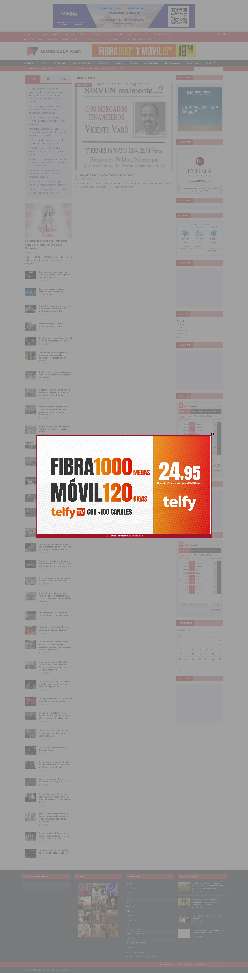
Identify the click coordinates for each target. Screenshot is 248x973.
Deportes (102, 63)
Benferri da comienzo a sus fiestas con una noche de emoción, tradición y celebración (55, 480)
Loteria (179, 333)
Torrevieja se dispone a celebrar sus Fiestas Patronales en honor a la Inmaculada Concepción (206, 901)
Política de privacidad (163, 965)
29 (213, 658)
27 (199, 658)
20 (199, 654)
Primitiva (180, 324)
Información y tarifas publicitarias (194, 965)
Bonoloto (180, 321)
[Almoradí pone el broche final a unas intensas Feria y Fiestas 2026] (30, 498)
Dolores (119, 34)
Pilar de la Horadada (33, 39)
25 (186, 658)
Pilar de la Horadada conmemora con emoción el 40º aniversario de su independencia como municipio (55, 563)
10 (180, 649)
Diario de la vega (98, 179)
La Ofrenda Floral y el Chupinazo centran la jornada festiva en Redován (46, 244)
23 (220, 654)
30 (220, 658)
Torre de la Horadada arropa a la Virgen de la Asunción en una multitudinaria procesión (54, 308)
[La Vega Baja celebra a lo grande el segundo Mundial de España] (30, 701)
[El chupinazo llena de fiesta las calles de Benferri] (30, 446)
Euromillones (182, 330)
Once (178, 337)
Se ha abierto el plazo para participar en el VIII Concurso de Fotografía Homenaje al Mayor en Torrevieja (48, 162)
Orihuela (28, 34)
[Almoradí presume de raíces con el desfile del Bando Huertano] (30, 581)
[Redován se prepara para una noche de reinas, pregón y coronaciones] (30, 292)
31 (180, 663)
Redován (95, 34)
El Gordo (180, 327)
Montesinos (134, 34)
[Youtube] (218, 34)
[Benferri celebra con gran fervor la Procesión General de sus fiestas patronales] (30, 375)
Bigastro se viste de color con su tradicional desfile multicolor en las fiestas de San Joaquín (54, 392)
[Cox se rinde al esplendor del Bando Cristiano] (30, 750)
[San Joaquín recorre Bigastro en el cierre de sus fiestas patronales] (30, 341)
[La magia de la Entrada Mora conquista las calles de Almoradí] (30, 532)
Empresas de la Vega (108, 39)
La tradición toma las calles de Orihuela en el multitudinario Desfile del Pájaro (53, 733)
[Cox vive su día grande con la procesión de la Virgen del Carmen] (30, 782)
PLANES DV (210, 63)
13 (199, 649)
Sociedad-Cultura (81, 63)
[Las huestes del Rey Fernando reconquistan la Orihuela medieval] (30, 615)
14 (206, 649)
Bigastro (70, 34)
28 (206, 658)
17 (180, 654)
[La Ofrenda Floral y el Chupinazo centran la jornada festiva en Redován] (48, 220)
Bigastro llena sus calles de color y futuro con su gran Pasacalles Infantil (54, 429)
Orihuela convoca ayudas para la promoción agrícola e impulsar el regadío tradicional (48, 120)
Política (29, 63)
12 (193, 649)
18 (186, 654)
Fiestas (118, 63)
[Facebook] (213, 34)
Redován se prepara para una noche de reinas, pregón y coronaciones (52, 291)
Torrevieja (42, 34)
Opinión (134, 63)
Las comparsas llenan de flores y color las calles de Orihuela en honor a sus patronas (54, 684)
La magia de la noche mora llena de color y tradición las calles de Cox (54, 853)
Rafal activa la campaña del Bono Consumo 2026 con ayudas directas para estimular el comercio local (48, 132)
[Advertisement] (199, 288)
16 (220, 649)
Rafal (107, 34)
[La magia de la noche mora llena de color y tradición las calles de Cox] (30, 853)
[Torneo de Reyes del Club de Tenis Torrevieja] (184, 919)
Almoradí (56, 34)
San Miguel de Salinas (71, 39)
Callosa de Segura (162, 34)
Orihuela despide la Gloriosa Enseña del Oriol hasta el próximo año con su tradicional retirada (54, 715)
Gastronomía (172, 63)
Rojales (83, 34)
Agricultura (151, 63)
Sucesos (43, 63)
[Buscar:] (208, 68)
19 (193, 654)
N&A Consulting (71, 970)
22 (213, 654)
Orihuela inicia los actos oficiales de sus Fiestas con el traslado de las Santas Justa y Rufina (54, 764)
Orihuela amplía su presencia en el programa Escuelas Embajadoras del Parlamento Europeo (46, 173)
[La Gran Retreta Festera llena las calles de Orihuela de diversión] (30, 630)
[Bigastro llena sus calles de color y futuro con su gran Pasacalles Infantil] (30, 429)
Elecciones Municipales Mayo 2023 (137, 39)
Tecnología (192, 63)
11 (186, 649)
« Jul (178, 670)
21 (206, 654)
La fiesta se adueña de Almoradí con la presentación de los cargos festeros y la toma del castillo (55, 547)
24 (180, 658)
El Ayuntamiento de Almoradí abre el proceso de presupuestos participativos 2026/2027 (47, 151)
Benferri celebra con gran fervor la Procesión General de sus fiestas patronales (55, 374)
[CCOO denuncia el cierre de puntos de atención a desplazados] (184, 933)
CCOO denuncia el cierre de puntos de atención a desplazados (207, 931)
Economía (59, 63)
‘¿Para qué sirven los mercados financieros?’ (105, 175)
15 (213, 649)
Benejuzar (52, 39)
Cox (146, 34)
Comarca (90, 39)
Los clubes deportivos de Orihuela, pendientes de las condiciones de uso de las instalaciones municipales (47, 109)
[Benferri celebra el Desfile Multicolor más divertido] (30, 326)
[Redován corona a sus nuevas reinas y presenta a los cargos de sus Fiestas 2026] (30, 275)
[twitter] (224, 34)
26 (193, 658)
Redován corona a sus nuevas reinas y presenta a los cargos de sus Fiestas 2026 (54, 274)
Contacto (219, 965)
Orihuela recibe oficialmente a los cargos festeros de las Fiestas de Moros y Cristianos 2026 (55, 836)
